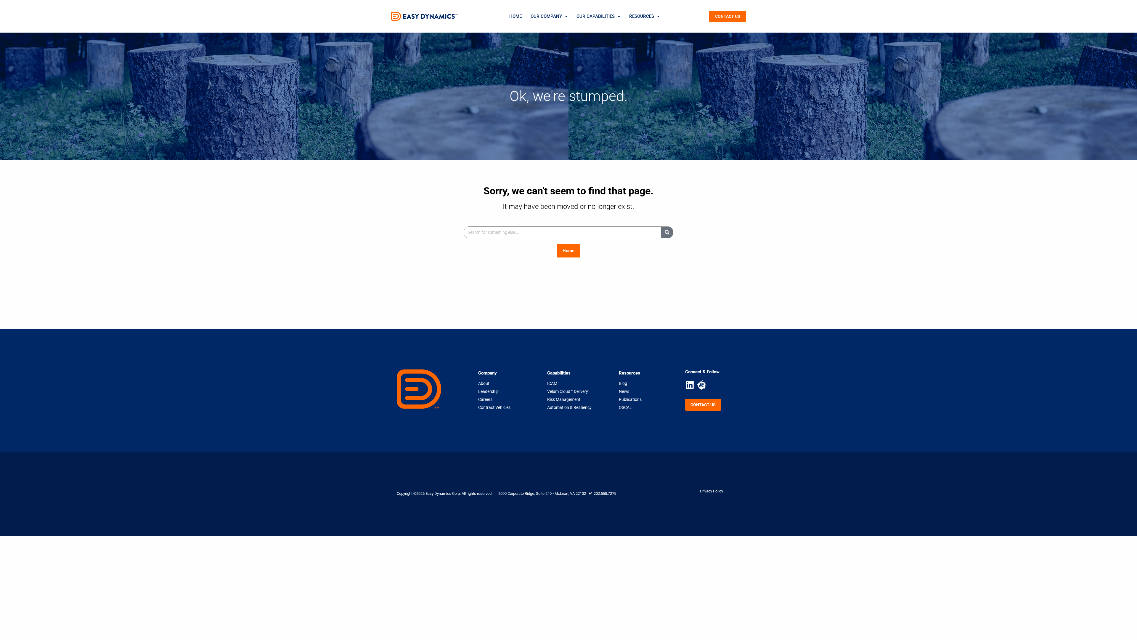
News (624, 391)
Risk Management (563, 399)
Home (515, 16)
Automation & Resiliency (569, 407)
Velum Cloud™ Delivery (567, 391)
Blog (623, 383)
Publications (630, 399)
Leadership (488, 391)
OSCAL (625, 407)
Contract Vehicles (494, 407)
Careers (485, 399)
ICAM (552, 383)
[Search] (667, 232)
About (483, 383)
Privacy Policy (711, 491)
